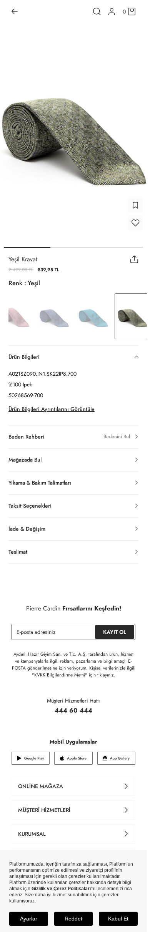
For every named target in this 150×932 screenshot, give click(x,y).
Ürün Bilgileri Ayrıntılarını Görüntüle (51, 409)
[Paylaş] (134, 259)
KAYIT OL (114, 632)
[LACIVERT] (54, 316)
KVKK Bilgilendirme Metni (59, 674)
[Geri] (14, 11)
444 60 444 (73, 710)
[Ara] (97, 11)
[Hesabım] (111, 11)
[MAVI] (93, 316)
